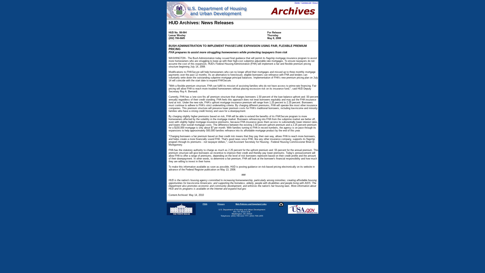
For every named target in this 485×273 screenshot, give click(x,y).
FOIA (205, 204)
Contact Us (306, 3)
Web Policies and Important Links (251, 204)
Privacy (221, 204)
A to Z (315, 3)
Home (297, 3)
